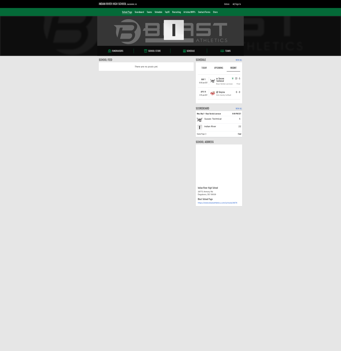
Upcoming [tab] (218, 67)
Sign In (238, 4)
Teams (149, 12)
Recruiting (176, 12)
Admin (226, 4)
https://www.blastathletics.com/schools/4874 (217, 203)
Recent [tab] (233, 67)
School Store (154, 50)
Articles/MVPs (189, 12)
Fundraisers (117, 50)
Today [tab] (204, 67)
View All (239, 60)
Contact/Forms (204, 12)
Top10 (167, 12)
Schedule (158, 12)
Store (215, 12)
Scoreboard (139, 12)
